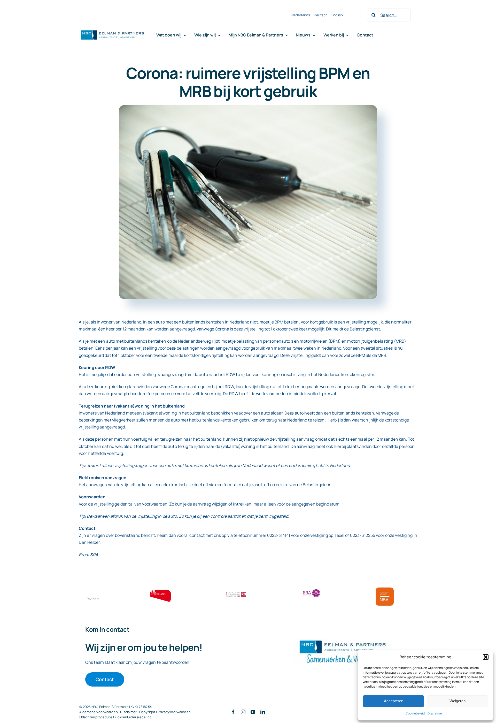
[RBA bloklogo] (236, 592)
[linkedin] (262, 712)
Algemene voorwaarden (98, 712)
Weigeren (458, 701)
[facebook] (233, 712)
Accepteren (393, 701)
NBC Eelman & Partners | (111, 706)
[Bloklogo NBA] (385, 589)
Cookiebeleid (415, 713)
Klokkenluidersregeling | (134, 717)
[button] (485, 657)
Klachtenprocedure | (98, 717)
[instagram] (243, 712)
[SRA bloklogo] (311, 589)
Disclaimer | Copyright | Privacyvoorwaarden (155, 712)
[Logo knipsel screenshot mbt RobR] (112, 30)
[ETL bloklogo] (160, 592)
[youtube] (253, 712)
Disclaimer (435, 713)
